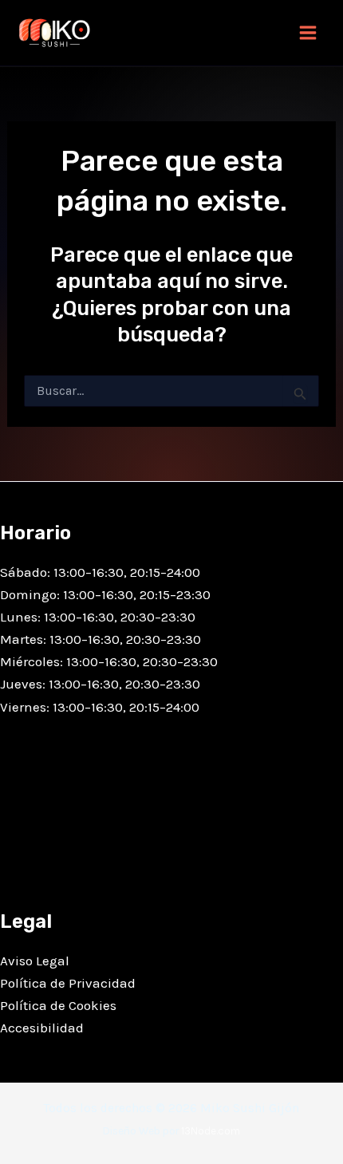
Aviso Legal (34, 961)
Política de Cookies (58, 1005)
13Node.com (210, 1131)
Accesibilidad (42, 1028)
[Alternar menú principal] (308, 33)
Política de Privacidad (68, 983)
